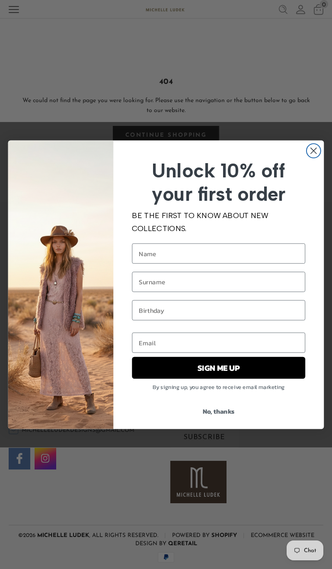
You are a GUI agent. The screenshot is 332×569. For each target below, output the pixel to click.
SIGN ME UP (218, 367)
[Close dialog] (313, 151)
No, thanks (219, 410)
